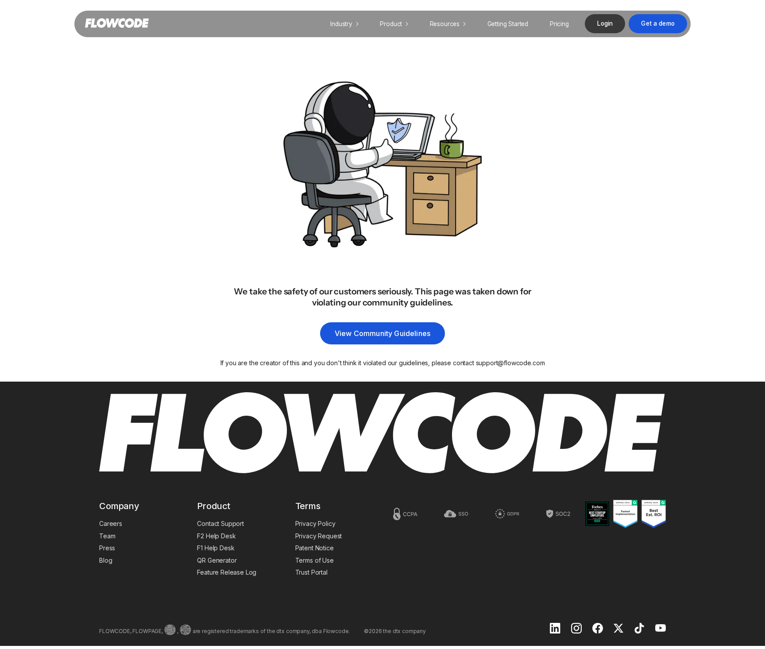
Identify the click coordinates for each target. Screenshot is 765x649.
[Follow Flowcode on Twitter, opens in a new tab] (618, 629)
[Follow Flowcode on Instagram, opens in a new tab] (576, 629)
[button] (344, 24)
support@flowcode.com (510, 363)
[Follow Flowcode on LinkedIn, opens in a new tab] (555, 629)
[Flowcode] (382, 433)
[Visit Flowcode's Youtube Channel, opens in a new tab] (660, 629)
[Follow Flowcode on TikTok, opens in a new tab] (639, 629)
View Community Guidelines (382, 333)
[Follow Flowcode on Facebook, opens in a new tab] (597, 629)
